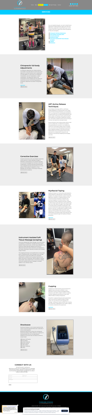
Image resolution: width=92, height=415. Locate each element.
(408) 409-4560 (73, 5)
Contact (59, 4)
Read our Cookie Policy (51, 412)
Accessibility (48, 407)
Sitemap (43, 407)
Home (32, 4)
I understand (65, 410)
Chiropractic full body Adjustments (58, 33)
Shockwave (52, 42)
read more (22, 85)
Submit (10, 384)
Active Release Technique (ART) (57, 34)
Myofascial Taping (54, 37)
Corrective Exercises (54, 35)
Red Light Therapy (52, 4)
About (36, 4)
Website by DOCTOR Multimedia (59, 407)
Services (46, 4)
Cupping (52, 41)
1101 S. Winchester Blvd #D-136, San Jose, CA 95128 (49, 405)
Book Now (41, 4)
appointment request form (23, 370)
